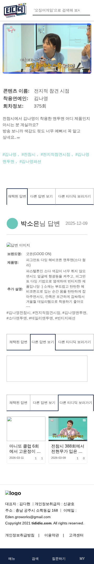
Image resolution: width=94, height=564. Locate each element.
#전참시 (29, 154)
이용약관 (51, 535)
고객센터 (76, 535)
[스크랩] (40, 422)
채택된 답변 (17, 196)
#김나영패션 (30, 161)
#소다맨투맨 (17, 318)
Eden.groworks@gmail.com (28, 517)
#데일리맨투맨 (41, 318)
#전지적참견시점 (55, 154)
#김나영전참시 (19, 313)
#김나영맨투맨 (74, 313)
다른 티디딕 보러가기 (74, 196)
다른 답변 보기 (41, 196)
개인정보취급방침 (19, 535)
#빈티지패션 (65, 318)
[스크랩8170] (82, 422)
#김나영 (9, 154)
